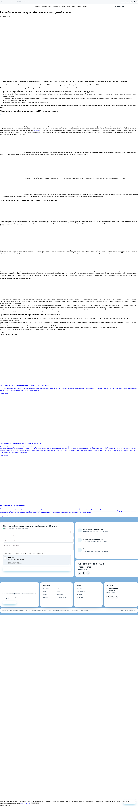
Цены (49, 6)
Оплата (45, 594)
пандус (36, 130)
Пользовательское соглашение (80, 610)
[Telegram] (131, 2)
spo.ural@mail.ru (125, 2)
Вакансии (60, 594)
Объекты (44, 6)
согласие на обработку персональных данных (30, 553)
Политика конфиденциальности (18, 610)
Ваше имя (8, 631)
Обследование (81, 591)
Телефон (8, 640)
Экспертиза (80, 597)
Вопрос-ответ (71, 6)
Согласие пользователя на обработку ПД (58, 610)
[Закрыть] (4, 617)
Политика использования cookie (37, 610)
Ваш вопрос (6, 688)
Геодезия (79, 589)
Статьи (79, 6)
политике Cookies (25, 803)
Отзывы (63, 6)
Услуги (37, 6)
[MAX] (134, 2)
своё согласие (15, 648)
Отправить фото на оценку (69, 777)
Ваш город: (7, 2)
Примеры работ (61, 597)
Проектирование (81, 594)
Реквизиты (5, 610)
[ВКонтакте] (137, 2)
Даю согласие (35, 803)
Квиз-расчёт (130, 802)
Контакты (85, 6)
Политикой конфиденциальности (62, 648)
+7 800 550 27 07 (118, 6)
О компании (56, 6)
